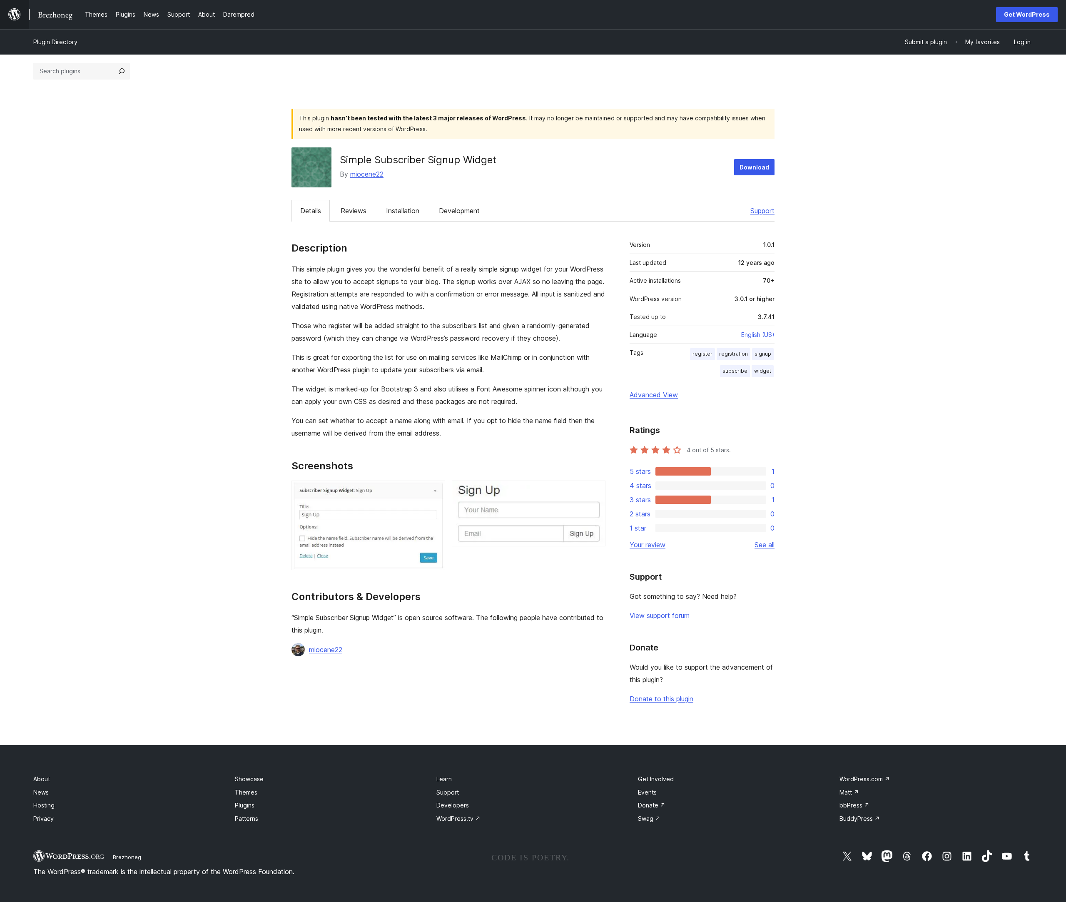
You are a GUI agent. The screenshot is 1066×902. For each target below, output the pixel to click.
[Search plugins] (121, 71)
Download (754, 167)
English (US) (758, 334)
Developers (452, 805)
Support (762, 211)
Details (310, 211)
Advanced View (654, 395)
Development (459, 211)
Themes (246, 792)
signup (763, 354)
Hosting (44, 805)
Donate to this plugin (661, 699)
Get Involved (656, 778)
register (702, 354)
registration (733, 354)
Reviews (353, 211)
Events (647, 792)
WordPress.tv (458, 818)
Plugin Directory (55, 41)
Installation (402, 211)
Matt (849, 792)
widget (762, 371)
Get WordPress (1027, 14)
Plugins (244, 805)
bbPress (854, 805)
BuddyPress (859, 818)
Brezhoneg (127, 857)
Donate (651, 805)
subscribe (734, 371)
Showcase (249, 778)
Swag (649, 818)
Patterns (246, 818)
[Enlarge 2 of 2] (594, 492)
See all (765, 545)
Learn (444, 778)
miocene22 (367, 174)
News (41, 792)
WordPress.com (864, 778)
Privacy (43, 818)
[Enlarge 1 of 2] (434, 492)
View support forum (660, 615)
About (41, 778)
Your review (647, 545)
